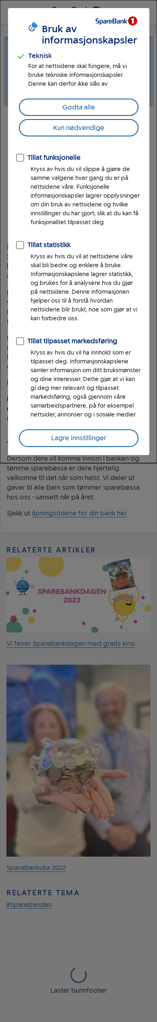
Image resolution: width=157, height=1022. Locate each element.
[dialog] (78, 231)
